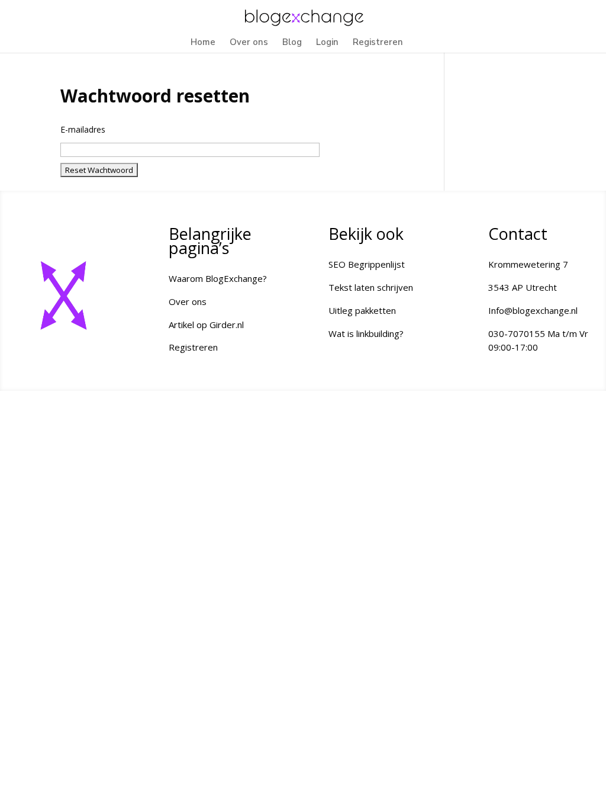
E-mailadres (82, 129)
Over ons (249, 43)
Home (203, 43)
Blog (292, 43)
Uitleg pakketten (362, 310)
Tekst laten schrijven (370, 287)
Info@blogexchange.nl (533, 310)
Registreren (378, 43)
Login (327, 43)
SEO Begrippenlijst (366, 264)
